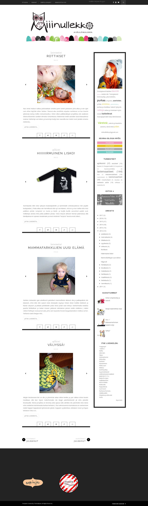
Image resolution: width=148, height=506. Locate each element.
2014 (101, 225)
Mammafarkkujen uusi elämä (56, 247)
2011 (101, 287)
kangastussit (118, 166)
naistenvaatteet (115, 177)
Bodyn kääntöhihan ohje (114, 309)
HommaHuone (103, 357)
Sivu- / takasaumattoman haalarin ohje (112, 322)
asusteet (115, 163)
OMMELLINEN (103, 393)
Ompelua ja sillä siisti (105, 395)
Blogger (102, 1)
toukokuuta (105, 271)
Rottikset (56, 56)
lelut (98, 174)
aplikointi (56, 150)
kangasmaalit (108, 166)
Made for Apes (103, 378)
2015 (101, 221)
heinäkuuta (105, 265)
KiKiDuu (101, 368)
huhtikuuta (104, 274)
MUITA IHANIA (103, 382)
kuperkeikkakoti (104, 372)
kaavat (99, 166)
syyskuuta (104, 243)
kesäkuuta (104, 268)
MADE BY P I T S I (104, 376)
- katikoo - (102, 349)
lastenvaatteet (56, 52)
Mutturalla (102, 385)
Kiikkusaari (102, 366)
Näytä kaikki (119, 400)
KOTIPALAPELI (103, 370)
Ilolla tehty (102, 359)
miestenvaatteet (111, 174)
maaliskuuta (105, 277)
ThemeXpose (37, 503)
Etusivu (25, 2)
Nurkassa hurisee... (105, 391)
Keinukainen (103, 363)
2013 (101, 228)
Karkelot (101, 361)
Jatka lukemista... (31, 127)
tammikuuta (105, 283)
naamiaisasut (101, 177)
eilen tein (102, 353)
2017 (101, 215)
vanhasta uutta (103, 182)
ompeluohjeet (106, 180)
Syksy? (108, 331)
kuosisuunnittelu (109, 169)
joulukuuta (104, 234)
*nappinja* (102, 346)
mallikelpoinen (103, 380)
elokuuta (104, 246)
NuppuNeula (103, 387)
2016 (101, 218)
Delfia (101, 351)
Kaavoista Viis (60, 2)
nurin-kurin (102, 389)
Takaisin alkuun (118, 503)
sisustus (117, 180)
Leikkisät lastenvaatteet (106, 374)
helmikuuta (105, 280)
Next (86, 84)
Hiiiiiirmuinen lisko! (56, 153)
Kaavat (34, 2)
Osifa (101, 397)
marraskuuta (105, 237)
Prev (25, 84)
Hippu (101, 355)
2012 (101, 231)
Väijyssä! (56, 345)
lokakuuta (104, 240)
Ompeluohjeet (46, 2)
